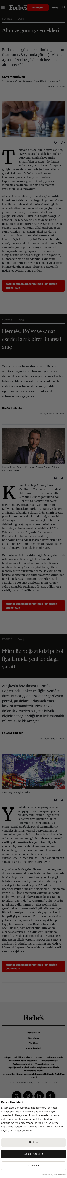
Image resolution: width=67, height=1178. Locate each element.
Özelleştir (33, 1165)
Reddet (33, 1142)
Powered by (53, 1175)
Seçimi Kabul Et (33, 1154)
